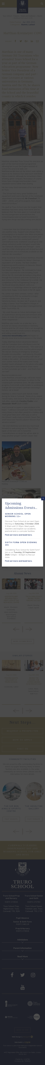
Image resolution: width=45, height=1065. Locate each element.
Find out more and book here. (18, 535)
